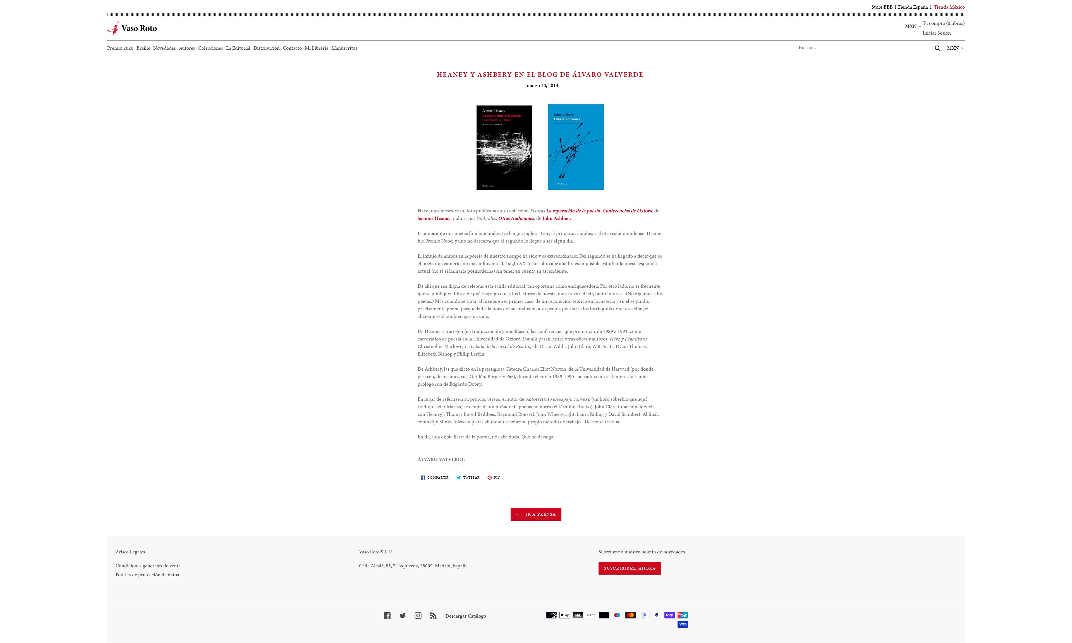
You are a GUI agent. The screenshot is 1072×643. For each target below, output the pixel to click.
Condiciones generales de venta (148, 565)
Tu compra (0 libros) (944, 23)
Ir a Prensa (540, 514)
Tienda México (949, 6)
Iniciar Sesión (937, 32)
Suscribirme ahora (630, 568)
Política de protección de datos (147, 574)
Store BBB (882, 6)
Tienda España (913, 6)
